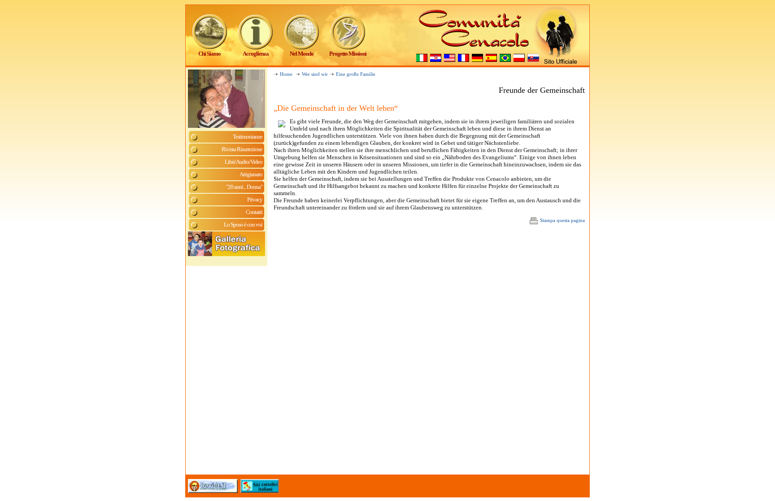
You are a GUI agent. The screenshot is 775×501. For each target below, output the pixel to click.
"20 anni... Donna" (244, 186)
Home (286, 74)
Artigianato (250, 174)
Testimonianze (247, 136)
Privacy (254, 199)
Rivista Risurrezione (242, 149)
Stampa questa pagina (562, 220)
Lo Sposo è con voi (243, 224)
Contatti (254, 212)
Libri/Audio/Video (243, 161)
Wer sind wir (315, 74)
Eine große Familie (355, 74)
